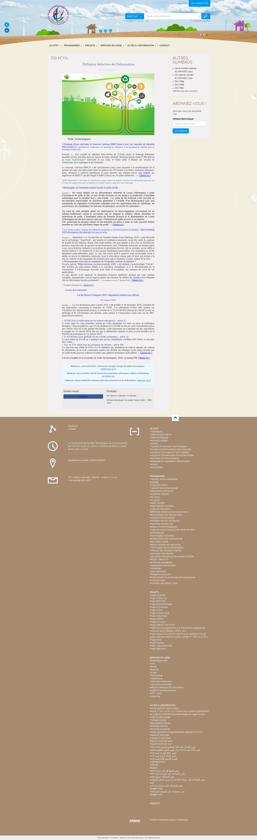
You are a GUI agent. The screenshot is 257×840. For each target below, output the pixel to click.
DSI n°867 (179, 88)
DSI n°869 (179, 81)
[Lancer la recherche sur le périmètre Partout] (205, 16)
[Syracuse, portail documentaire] (58, 15)
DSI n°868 (179, 84)
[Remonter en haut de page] (175, 418)
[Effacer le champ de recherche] (199, 16)
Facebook (72, 426)
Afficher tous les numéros (185, 91)
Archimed (113, 838)
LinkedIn (72, 429)
